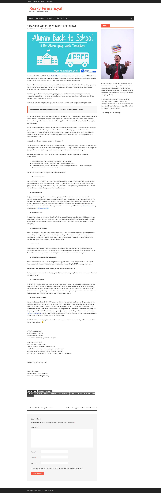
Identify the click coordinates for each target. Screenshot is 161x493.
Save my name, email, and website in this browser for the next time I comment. (58, 468)
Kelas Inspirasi (87, 206)
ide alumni (53, 393)
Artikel (42, 1)
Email (33, 458)
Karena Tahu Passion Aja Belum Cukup (42, 408)
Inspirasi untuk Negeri (45, 391)
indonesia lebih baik (84, 393)
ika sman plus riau (63, 393)
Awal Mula (36, 1)
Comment (35, 427)
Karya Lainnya (50, 1)
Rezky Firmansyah (46, 8)
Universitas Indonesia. (34, 313)
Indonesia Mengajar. (43, 208)
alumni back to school (41, 393)
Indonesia (73, 393)
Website (33, 463)
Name (33, 452)
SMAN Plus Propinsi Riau (59, 76)
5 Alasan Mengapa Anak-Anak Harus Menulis (80, 408)
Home (29, 1)
